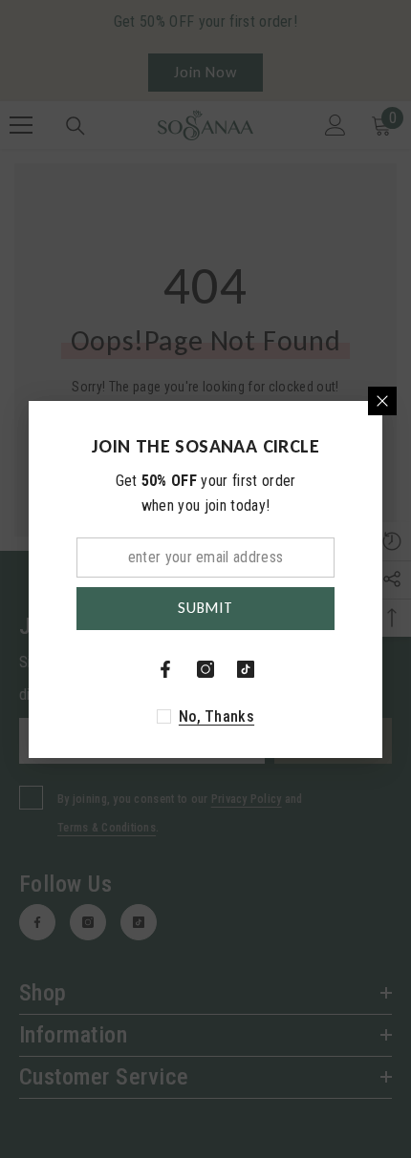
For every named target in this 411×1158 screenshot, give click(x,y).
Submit (205, 608)
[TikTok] (246, 669)
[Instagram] (205, 669)
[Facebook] (165, 669)
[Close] (382, 401)
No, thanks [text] (216, 716)
